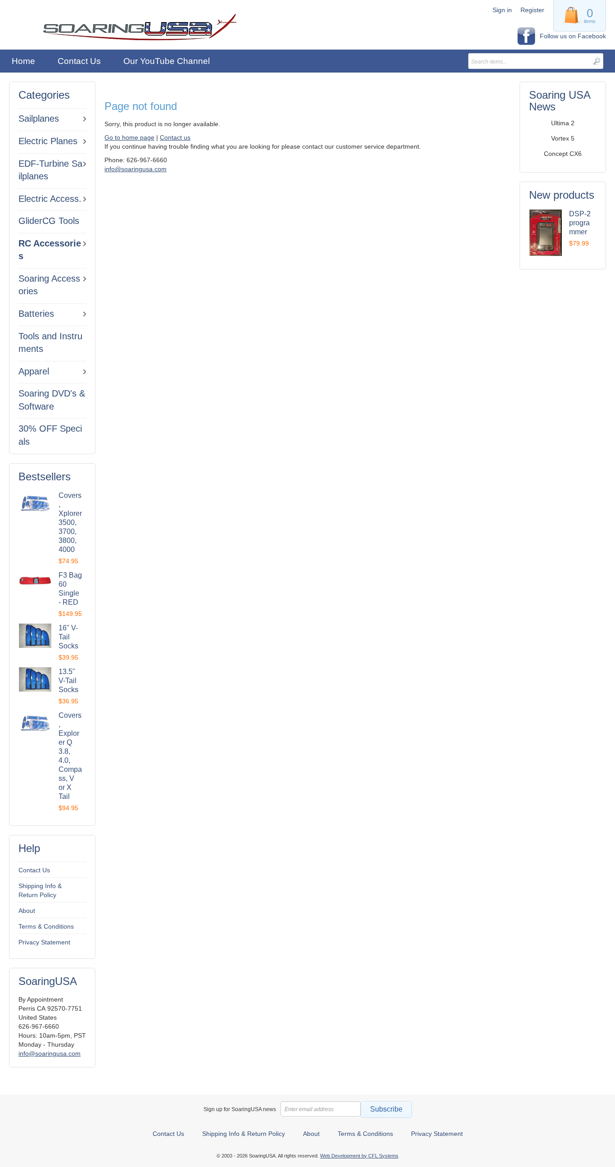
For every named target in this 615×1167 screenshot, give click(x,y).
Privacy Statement (44, 942)
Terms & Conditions (46, 926)
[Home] (140, 27)
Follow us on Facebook (573, 36)
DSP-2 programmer (580, 223)
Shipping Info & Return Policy (40, 890)
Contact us (175, 137)
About (26, 910)
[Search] (596, 61)
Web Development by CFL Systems (359, 1155)
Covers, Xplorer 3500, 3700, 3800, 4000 (70, 522)
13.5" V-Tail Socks (68, 680)
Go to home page (129, 137)
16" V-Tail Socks (68, 637)
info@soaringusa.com (49, 1053)
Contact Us (34, 870)
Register (532, 10)
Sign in (502, 10)
